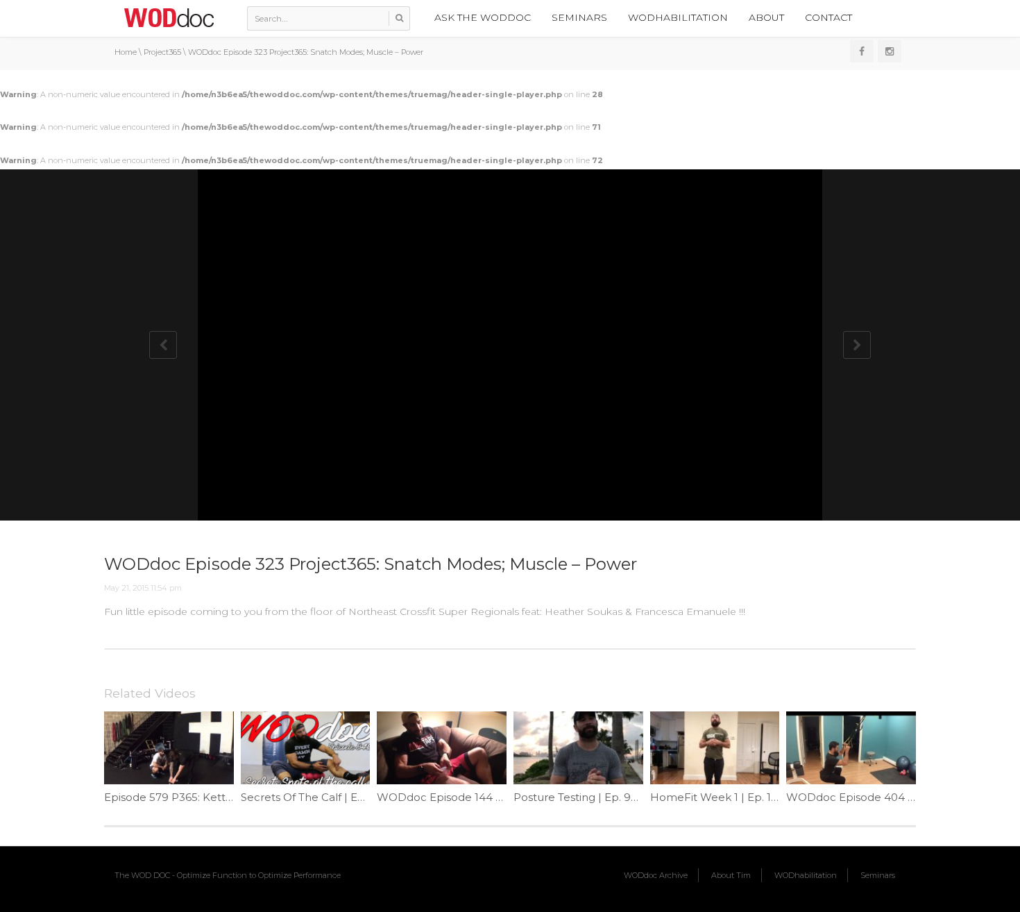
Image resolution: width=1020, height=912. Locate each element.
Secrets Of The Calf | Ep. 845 (315, 797)
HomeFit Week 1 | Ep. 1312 (719, 797)
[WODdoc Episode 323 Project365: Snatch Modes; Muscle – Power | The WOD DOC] (168, 17)
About (766, 17)
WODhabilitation (678, 17)
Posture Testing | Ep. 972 (578, 797)
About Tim (731, 875)
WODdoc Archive (656, 875)
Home (125, 52)
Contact (828, 17)
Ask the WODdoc (482, 17)
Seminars (579, 17)
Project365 (162, 52)
